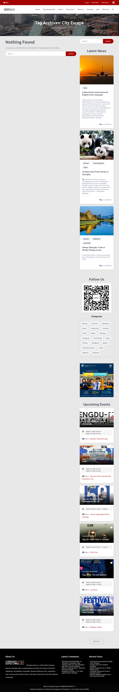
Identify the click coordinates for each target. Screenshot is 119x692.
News (60, 9)
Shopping (95, 343)
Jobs (97, 9)
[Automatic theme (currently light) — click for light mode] (113, 2)
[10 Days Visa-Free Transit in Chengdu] (97, 145)
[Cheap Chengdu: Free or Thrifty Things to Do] (97, 221)
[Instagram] (8, 2)
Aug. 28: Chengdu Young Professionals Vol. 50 (92, 500)
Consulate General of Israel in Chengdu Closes (100, 672)
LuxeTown (94, 590)
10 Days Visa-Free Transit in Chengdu (95, 173)
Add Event (105, 2)
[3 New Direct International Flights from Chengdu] (97, 69)
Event (84, 328)
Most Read (86, 243)
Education (105, 323)
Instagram (86, 338)
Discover (86, 163)
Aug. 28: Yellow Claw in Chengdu (95, 539)
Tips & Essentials (49, 9)
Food (84, 333)
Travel (85, 167)
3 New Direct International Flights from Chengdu (95, 93)
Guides (92, 333)
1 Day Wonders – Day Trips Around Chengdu (73, 665)
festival (105, 328)
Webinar (85, 353)
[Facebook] (6, 2)
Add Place (95, 2)
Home (37, 9)
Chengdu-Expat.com (54, 686)
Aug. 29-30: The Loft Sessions (94, 575)
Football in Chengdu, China (71, 663)
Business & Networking (90, 496)
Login (87, 2)
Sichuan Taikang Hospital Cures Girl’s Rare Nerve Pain (100, 675)
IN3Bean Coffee (96, 627)
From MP (85, 571)
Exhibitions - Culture (89, 456)
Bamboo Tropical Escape (99, 439)
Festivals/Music (87, 536)
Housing (90, 9)
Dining (84, 323)
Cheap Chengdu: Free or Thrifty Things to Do (93, 248)
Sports (105, 343)
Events (80, 9)
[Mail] (5, 2)
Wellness (96, 353)
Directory (69, 9)
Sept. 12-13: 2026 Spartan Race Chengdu (72, 672)
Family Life (96, 239)
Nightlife (85, 418)
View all (96, 641)
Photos (85, 343)
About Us (105, 9)
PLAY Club (94, 552)
